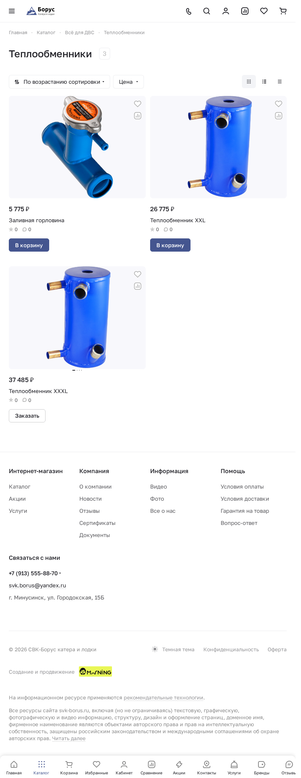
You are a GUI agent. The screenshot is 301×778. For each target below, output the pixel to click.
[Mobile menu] (11, 11)
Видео (158, 486)
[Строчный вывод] (264, 81)
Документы (94, 535)
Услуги (18, 510)
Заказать (27, 415)
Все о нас (162, 510)
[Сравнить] (137, 115)
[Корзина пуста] (283, 11)
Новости (90, 498)
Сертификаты (97, 522)
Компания (94, 471)
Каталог (19, 486)
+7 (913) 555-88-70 (33, 573)
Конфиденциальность (231, 649)
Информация (169, 471)
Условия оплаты (242, 486)
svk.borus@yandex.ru (37, 585)
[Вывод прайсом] (280, 81)
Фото (157, 498)
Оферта (277, 649)
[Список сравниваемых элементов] (245, 11)
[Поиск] (206, 11)
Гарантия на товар (245, 510)
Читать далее (69, 738)
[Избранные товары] (264, 11)
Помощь (233, 471)
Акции (17, 498)
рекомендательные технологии (163, 697)
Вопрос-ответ (239, 522)
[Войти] (225, 11)
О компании (95, 486)
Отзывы (89, 510)
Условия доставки (245, 498)
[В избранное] (137, 104)
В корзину (29, 245)
